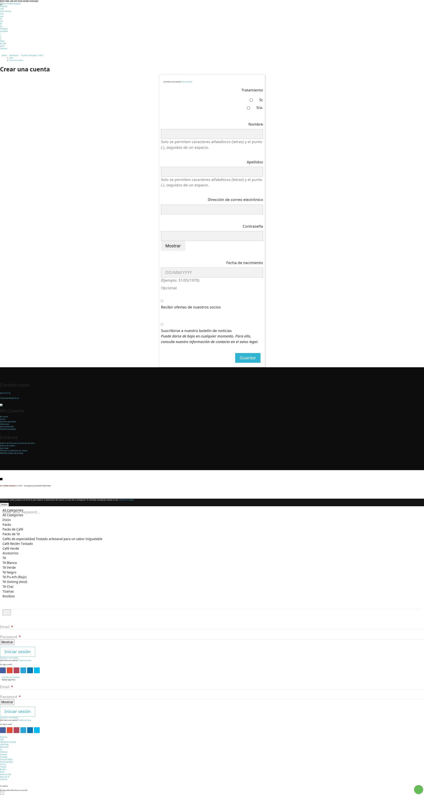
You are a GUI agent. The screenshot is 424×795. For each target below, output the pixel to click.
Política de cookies (126, 500)
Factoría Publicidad (43, 486)
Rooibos (3, 769)
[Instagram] (16, 670)
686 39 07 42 (5, 393)
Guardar (248, 358)
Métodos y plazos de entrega (11, 453)
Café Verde (4, 744)
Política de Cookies (7, 445)
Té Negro (3, 757)
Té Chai (3, 764)
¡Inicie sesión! (186, 82)
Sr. (260, 99)
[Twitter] (23, 670)
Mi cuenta (4, 416)
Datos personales (7, 426)
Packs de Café (5, 774)
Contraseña (253, 226)
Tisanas (3, 767)
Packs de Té (4, 777)
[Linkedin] (30, 670)
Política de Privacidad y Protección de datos (17, 443)
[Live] (37, 670)
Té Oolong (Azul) (6, 762)
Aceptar (4, 504)
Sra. (259, 107)
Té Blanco (4, 752)
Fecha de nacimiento (244, 262)
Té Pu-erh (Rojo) (6, 759)
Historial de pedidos (8, 421)
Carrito (2, 419)
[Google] (10, 670)
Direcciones (4, 424)
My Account (14, 55)
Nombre (255, 124)
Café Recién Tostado (8, 742)
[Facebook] (3, 670)
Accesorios (4, 747)
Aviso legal (4, 448)
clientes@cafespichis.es (9, 398)
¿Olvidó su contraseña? (9, 658)
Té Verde (3, 754)
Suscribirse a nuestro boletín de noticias (209, 336)
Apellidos (255, 161)
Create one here (24, 660)
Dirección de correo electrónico (235, 199)
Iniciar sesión (17, 652)
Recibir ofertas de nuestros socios (191, 307)
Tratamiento (252, 90)
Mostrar (173, 246)
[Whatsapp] (1, 479)
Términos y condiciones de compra (13, 450)
